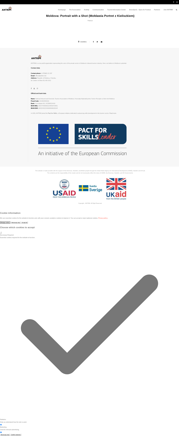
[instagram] (177, 2)
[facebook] (173, 2)
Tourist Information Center (116, 10)
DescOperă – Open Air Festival (140, 10)
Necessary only (15, 222)
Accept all (24, 222)
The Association (75, 10)
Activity (86, 10)
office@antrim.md (40, 75)
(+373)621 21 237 (46, 73)
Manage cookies (5, 222)
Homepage (62, 10)
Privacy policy (102, 218)
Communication (98, 10)
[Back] (0, 233)
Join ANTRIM (168, 10)
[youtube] (34, 88)
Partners (157, 10)
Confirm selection (15, 434)
